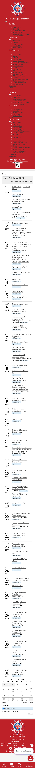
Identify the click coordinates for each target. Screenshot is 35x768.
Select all (30, 714)
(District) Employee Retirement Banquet (19, 229)
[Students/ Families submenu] (10, 121)
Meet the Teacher (18, 66)
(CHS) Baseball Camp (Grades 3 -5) (20, 613)
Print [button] (11, 181)
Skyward (15, 77)
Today (4, 702)
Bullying (15, 56)
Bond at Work (17, 27)
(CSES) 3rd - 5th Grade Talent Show (20, 524)
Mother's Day (17, 419)
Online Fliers (17, 69)
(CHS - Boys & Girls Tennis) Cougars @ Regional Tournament (20, 388)
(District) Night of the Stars (21, 448)
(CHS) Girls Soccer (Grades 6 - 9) (19, 594)
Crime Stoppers (17, 59)
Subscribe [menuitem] (29, 181)
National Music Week (20, 194)
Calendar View (28, 702)
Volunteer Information (19, 82)
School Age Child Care (20, 74)
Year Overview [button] (19, 181)
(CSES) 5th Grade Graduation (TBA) (18, 534)
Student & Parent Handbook (21, 79)
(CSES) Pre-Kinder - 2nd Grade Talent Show (21, 515)
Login (11, 751)
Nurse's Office (17, 46)
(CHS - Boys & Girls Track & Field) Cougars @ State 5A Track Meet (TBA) (21, 245)
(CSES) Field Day (18, 326)
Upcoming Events (9, 708)
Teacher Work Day (19, 568)
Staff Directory (17, 47)
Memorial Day (17, 586)
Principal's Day (17, 207)
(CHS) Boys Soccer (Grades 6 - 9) (19, 603)
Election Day (16, 279)
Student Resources (18, 81)
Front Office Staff (18, 44)
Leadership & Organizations (21, 62)
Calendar (12, 766)
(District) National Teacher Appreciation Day (21, 336)
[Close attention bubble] (32, 746)
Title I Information (18, 36)
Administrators (17, 41)
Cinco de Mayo (17, 292)
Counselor (16, 42)
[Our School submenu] (10, 94)
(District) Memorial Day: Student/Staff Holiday (21, 579)
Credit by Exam (17, 57)
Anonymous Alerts (29, 766)
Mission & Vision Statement (21, 34)
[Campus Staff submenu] (10, 39)
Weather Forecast (18, 84)
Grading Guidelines (18, 61)
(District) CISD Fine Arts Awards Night (21, 213)
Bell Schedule (17, 54)
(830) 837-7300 (19, 739)
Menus (15, 67)
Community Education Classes (13, 711)
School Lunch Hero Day (21, 272)
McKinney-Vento (18, 64)
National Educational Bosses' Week (19, 431)
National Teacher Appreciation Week (19, 310)
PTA (14, 71)
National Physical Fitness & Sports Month (21, 201)
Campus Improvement (19, 30)
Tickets (19, 766)
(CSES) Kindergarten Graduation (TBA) (19, 488)
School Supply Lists (19, 76)
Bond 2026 (16, 29)
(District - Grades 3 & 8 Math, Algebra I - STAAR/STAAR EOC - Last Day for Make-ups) (20, 259)
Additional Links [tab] (17, 162)
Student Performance (19, 32)
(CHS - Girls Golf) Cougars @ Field (18, 318)
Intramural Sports (18, 72)
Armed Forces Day (19, 503)
